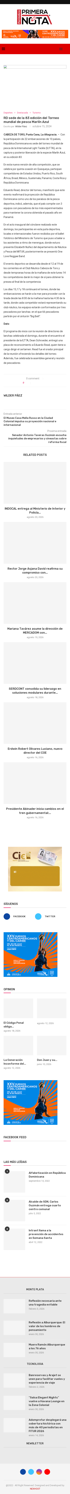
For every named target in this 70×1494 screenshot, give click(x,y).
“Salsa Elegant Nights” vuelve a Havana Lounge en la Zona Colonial (46, 1401)
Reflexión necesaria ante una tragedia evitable (45, 1302)
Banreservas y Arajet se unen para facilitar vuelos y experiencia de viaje (47, 1379)
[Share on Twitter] (39, 382)
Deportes (8, 113)
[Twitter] (48, 49)
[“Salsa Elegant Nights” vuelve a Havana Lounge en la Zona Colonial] (14, 1403)
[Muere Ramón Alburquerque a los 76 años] (14, 1350)
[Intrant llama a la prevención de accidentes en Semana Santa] (14, 1239)
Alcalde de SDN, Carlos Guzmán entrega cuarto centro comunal (45, 1205)
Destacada (22, 113)
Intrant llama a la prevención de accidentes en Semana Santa (46, 1234)
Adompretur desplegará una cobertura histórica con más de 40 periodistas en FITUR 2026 (47, 1425)
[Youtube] (56, 49)
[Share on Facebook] (35, 382)
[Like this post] (28, 382)
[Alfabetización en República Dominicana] (14, 1182)
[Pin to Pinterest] (43, 382)
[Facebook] (45, 49)
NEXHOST (35, 1488)
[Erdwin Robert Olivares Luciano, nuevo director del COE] (35, 723)
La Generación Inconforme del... (15, 1061)
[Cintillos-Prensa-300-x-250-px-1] (35, 848)
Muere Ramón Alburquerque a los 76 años (47, 1346)
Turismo (36, 113)
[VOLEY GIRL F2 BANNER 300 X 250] (30, 933)
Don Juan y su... (47, 1060)
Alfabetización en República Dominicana (47, 1174)
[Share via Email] (46, 382)
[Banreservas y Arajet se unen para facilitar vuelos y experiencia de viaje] (14, 1380)
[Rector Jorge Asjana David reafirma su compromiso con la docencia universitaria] (35, 543)
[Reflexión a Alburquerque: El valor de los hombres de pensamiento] (14, 1328)
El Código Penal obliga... (14, 1024)
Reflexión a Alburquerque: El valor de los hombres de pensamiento (47, 1326)
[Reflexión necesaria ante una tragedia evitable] (14, 1306)
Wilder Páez (21, 126)
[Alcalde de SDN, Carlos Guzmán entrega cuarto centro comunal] (14, 1210)
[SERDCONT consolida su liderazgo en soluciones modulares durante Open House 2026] (35, 663)
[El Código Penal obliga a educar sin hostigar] (18, 1008)
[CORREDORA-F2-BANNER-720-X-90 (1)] (35, 31)
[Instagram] (52, 49)
